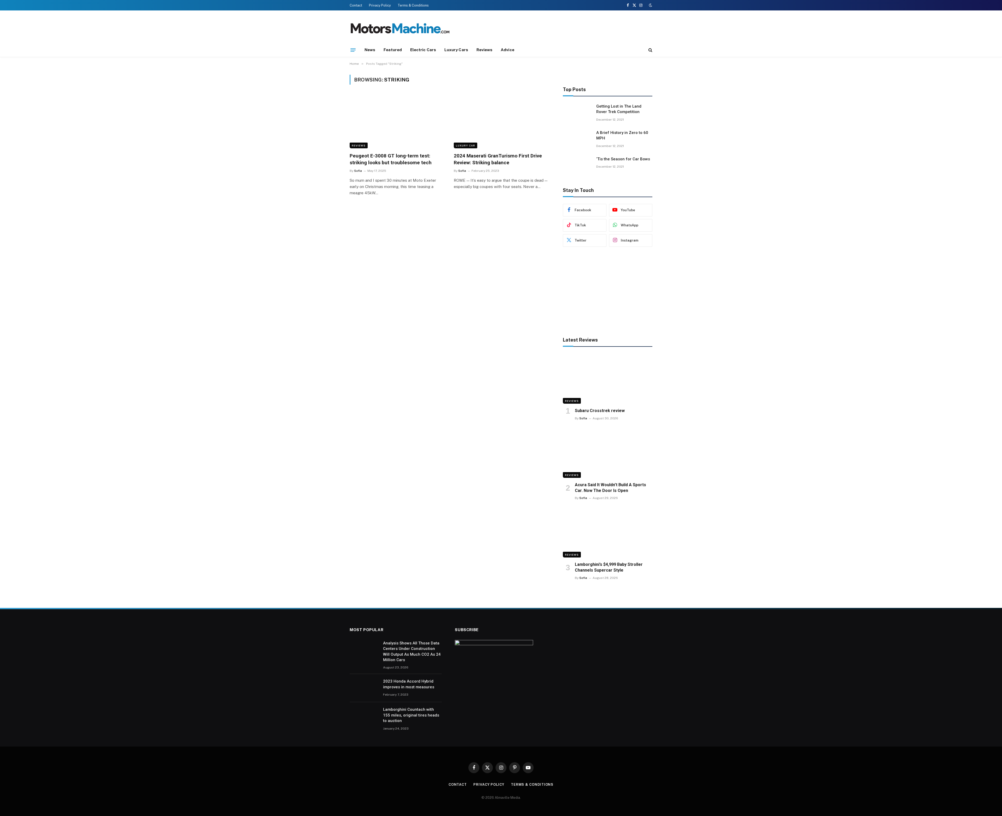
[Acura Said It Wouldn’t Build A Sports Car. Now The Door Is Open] (607, 452)
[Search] (649, 50)
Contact (356, 5)
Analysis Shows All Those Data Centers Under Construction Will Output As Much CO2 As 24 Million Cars (412, 651)
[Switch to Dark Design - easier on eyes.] (650, 5)
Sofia (358, 171)
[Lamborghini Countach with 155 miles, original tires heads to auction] (364, 716)
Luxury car (465, 145)
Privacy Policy (380, 5)
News (370, 50)
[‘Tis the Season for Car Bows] (577, 166)
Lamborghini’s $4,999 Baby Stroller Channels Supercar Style (609, 567)
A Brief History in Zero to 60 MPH (622, 135)
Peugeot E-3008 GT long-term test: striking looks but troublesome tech (391, 159)
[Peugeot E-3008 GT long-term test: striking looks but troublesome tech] (397, 121)
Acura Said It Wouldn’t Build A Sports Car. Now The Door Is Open (610, 487)
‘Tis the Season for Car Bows (623, 159)
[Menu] (353, 49)
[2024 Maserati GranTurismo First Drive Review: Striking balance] (501, 121)
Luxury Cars (456, 50)
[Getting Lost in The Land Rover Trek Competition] (577, 113)
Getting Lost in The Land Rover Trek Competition (618, 109)
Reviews (484, 50)
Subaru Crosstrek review (600, 410)
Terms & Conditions (413, 5)
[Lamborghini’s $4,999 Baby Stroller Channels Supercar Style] (607, 532)
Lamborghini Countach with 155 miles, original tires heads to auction (411, 715)
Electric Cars (423, 50)
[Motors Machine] (400, 29)
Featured (393, 50)
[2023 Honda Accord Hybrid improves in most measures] (364, 688)
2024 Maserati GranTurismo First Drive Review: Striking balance (498, 159)
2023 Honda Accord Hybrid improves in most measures (408, 684)
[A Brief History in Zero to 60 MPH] (577, 139)
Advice (507, 50)
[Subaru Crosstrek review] (607, 379)
